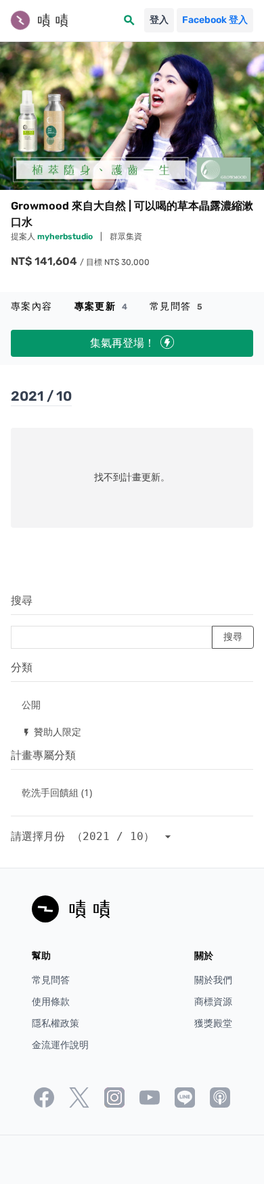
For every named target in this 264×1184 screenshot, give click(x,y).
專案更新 (101, 306)
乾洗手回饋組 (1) (57, 792)
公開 (31, 704)
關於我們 (213, 980)
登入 (159, 20)
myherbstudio (66, 236)
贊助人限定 (51, 731)
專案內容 (32, 306)
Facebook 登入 (215, 20)
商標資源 (213, 1002)
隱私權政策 (55, 1023)
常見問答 (176, 306)
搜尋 (21, 600)
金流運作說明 (60, 1045)
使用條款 (51, 1002)
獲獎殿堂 (213, 1023)
